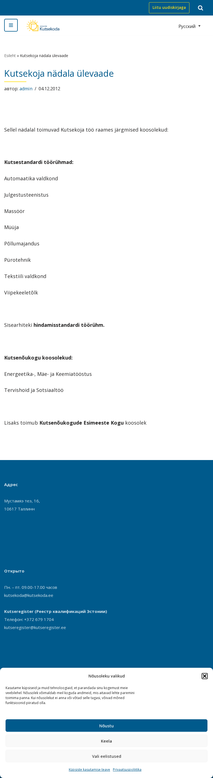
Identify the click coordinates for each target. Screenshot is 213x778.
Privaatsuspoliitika (127, 769)
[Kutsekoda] (42, 25)
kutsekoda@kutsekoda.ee (28, 595)
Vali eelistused (106, 756)
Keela (106, 741)
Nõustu (106, 725)
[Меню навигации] (11, 25)
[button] (204, 676)
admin (25, 89)
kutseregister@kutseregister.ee (35, 627)
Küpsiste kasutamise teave (89, 769)
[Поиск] (200, 8)
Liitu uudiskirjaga (169, 7)
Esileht (10, 55)
